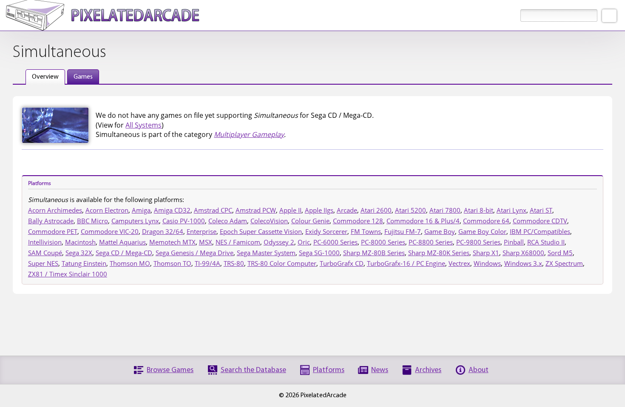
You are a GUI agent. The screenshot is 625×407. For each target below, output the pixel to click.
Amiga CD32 (172, 210)
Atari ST (541, 210)
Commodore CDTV (540, 220)
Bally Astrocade (51, 220)
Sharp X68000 (523, 252)
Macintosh (80, 242)
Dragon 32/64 (162, 231)
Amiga (141, 210)
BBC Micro (92, 220)
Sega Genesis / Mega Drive (194, 252)
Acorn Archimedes (55, 210)
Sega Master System (266, 252)
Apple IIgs (319, 210)
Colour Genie (310, 220)
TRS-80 (234, 263)
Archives (428, 370)
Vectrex (459, 263)
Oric (304, 242)
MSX (205, 242)
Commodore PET (52, 231)
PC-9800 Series (478, 242)
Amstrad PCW (256, 210)
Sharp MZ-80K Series (438, 252)
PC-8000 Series (383, 242)
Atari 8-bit (478, 210)
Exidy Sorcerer (326, 231)
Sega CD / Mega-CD (124, 252)
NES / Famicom (238, 242)
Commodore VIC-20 (110, 231)
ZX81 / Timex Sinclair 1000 (67, 274)
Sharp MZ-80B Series (374, 252)
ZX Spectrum (564, 263)
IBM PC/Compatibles (540, 231)
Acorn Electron (106, 210)
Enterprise (201, 231)
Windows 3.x (523, 263)
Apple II (290, 210)
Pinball (514, 242)
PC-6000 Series (335, 242)
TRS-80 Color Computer (281, 263)
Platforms (328, 370)
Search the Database (253, 370)
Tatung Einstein (84, 263)
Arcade (347, 210)
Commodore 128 (358, 220)
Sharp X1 (486, 252)
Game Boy (439, 231)
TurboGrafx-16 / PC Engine (406, 263)
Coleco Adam (227, 220)
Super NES (43, 263)
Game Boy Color (482, 231)
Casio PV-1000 (183, 220)
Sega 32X (78, 252)
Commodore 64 (486, 220)
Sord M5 (560, 252)
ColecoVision (269, 220)
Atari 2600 (376, 210)
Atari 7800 (444, 210)
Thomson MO (130, 263)
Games (83, 77)
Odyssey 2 (279, 242)
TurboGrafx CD (342, 263)
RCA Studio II (546, 242)
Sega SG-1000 (319, 252)
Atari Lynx (511, 210)
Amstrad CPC (213, 210)
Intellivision (45, 242)
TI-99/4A (207, 263)
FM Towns (366, 231)
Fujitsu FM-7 (402, 231)
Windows (487, 263)
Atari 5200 (410, 210)
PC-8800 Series (431, 242)
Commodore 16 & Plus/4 (423, 220)
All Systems (143, 125)
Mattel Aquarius (122, 242)
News (379, 370)
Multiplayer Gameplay (249, 134)
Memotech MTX (172, 242)
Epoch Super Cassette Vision (261, 231)
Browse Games (170, 370)
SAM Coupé (45, 252)
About (479, 370)
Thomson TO (172, 263)
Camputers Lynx (135, 220)
